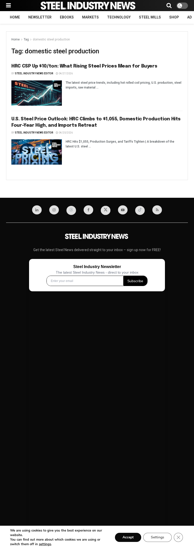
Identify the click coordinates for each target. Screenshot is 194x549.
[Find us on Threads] (71, 210)
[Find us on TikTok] (140, 210)
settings (45, 544)
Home (15, 17)
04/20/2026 (65, 133)
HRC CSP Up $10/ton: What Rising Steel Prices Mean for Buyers (84, 66)
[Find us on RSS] (157, 209)
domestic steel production (51, 39)
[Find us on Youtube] (123, 209)
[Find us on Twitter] (105, 210)
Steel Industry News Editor (34, 73)
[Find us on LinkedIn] (37, 209)
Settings (157, 537)
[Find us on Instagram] (54, 209)
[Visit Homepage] (89, 6)
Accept (128, 537)
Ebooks (67, 17)
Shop (174, 17)
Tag (26, 39)
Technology (119, 17)
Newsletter (40, 17)
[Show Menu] (8, 5)
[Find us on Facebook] (88, 209)
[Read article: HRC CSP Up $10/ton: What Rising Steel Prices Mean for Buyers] (36, 93)
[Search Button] (169, 5)
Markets (90, 17)
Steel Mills (150, 17)
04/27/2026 (65, 73)
